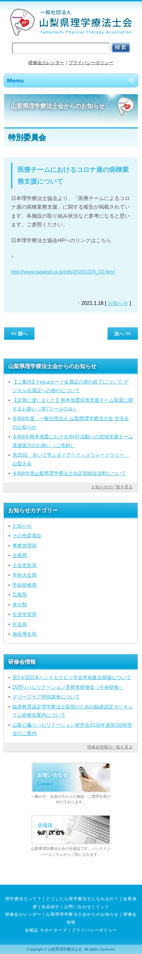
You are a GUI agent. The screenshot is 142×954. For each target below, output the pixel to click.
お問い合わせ (77, 906)
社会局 (19, 624)
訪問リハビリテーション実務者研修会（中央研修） (67, 687)
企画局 (19, 555)
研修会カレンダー (46, 62)
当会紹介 (50, 906)
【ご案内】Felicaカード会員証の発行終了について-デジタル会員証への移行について (70, 386)
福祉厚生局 (24, 634)
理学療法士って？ (23, 898)
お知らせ (118, 303)
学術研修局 (24, 585)
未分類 (19, 604)
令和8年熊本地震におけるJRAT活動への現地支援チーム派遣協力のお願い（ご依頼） (72, 441)
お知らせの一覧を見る (112, 487)
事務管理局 (24, 545)
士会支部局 (24, 565)
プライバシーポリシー (91, 62)
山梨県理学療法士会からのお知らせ (82, 914)
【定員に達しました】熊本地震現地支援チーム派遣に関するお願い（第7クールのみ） (72, 404)
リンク (103, 906)
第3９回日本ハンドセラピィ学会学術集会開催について (71, 677)
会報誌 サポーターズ (46, 930)
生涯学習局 (24, 614)
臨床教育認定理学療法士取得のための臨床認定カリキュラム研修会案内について (72, 711)
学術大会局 (24, 575)
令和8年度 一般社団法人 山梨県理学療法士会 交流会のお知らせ (70, 422)
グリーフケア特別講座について (46, 696)
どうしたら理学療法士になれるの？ (82, 898)
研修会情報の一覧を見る (110, 747)
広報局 (19, 594)
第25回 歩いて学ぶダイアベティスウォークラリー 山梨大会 (70, 459)
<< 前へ (19, 333)
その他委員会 (26, 535)
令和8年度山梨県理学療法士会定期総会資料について (69, 473)
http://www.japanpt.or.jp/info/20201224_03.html (63, 272)
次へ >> (122, 333)
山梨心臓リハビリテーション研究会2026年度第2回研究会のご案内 (72, 729)
